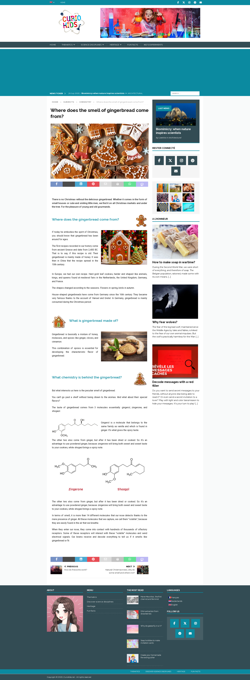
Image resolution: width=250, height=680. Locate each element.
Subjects (68, 102)
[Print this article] (118, 184)
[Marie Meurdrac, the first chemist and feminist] (132, 600)
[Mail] (200, 2)
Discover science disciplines (100, 601)
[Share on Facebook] (56, 184)
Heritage (114, 45)
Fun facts (132, 45)
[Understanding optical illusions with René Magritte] (162, 207)
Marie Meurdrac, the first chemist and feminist (151, 598)
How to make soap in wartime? (173, 262)
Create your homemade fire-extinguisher (151, 656)
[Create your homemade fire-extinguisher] (175, 197)
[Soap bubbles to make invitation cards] (132, 643)
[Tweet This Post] (69, 184)
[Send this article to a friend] (105, 184)
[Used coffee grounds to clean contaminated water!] (175, 207)
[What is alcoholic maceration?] (162, 197)
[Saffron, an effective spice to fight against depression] (188, 197)
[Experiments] (175, 361)
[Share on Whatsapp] (130, 184)
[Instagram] (189, 2)
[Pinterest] (194, 2)
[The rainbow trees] (162, 188)
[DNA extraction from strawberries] (132, 614)
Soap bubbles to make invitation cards (150, 641)
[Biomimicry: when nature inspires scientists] (176, 114)
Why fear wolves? (164, 322)
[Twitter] (183, 2)
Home (62, 2)
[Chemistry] (175, 242)
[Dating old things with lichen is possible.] (175, 188)
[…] (169, 277)
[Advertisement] (125, 69)
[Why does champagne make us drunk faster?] (188, 188)
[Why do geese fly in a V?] (132, 629)
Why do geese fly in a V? (151, 626)
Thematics (67, 45)
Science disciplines (91, 45)
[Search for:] (185, 93)
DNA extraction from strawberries (149, 612)
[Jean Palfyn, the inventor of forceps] (188, 207)
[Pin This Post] (93, 184)
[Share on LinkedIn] (81, 184)
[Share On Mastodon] (142, 184)
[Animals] (175, 301)
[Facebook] (178, 2)
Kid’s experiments (153, 45)
